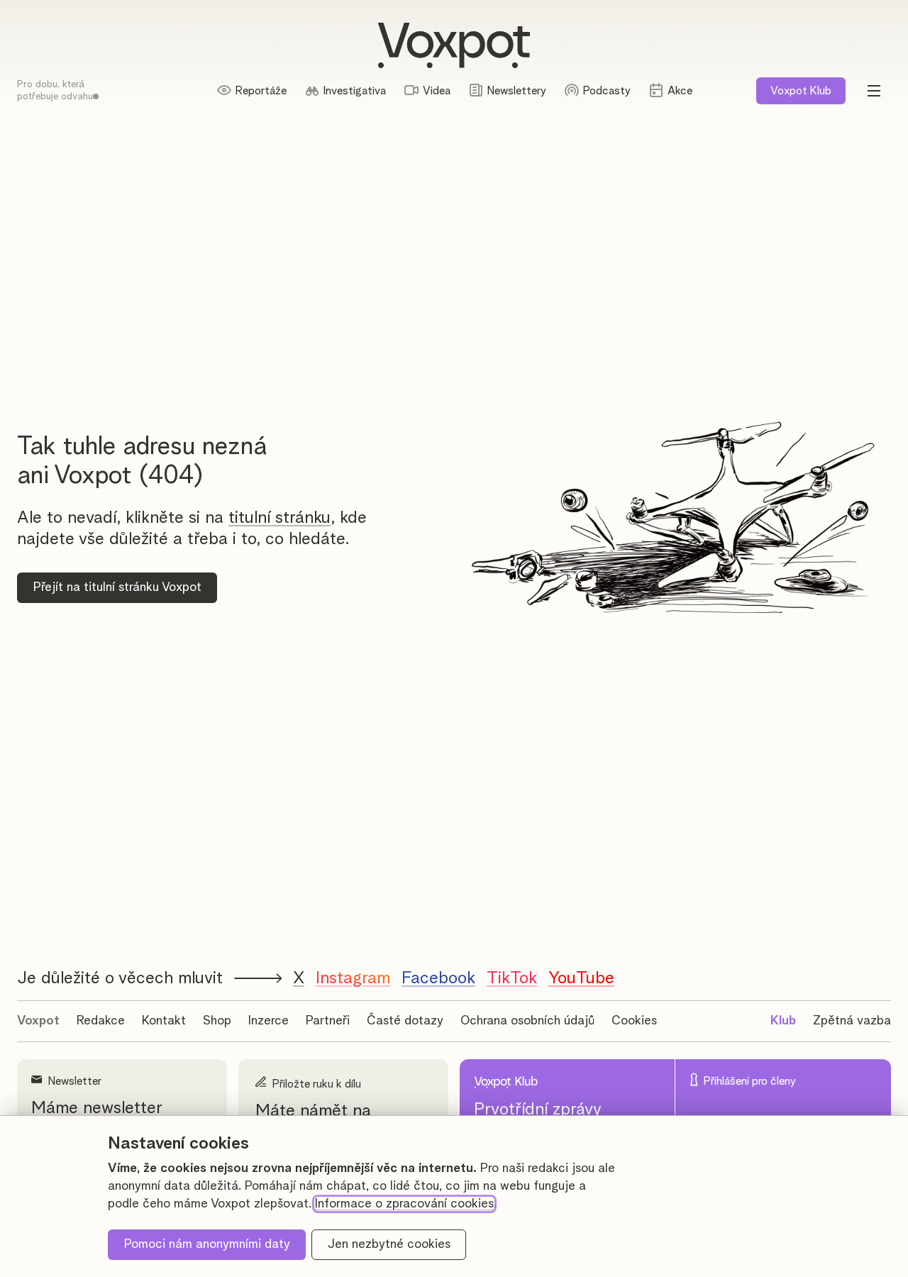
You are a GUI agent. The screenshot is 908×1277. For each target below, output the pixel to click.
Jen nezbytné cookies (389, 1244)
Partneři (328, 1021)
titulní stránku (279, 517)
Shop (217, 1021)
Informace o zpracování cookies (404, 1204)
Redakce (101, 1021)
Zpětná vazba (852, 1021)
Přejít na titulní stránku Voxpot (117, 587)
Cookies (634, 1021)
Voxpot (38, 1021)
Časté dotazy (405, 1021)
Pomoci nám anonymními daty (207, 1244)
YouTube (581, 978)
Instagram (353, 978)
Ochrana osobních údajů (527, 1021)
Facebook (438, 978)
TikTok (512, 978)
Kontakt (164, 1021)
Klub (800, 90)
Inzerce (268, 1021)
